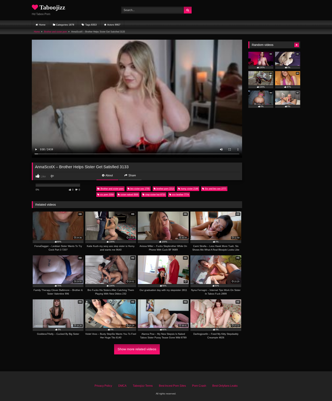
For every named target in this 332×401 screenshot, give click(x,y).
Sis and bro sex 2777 (215, 188)
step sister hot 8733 (155, 194)
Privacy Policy (103, 385)
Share (132, 175)
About (109, 175)
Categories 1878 (65, 24)
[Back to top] (321, 390)
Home (42, 24)
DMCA (122, 385)
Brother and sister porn (55, 31)
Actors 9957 (113, 24)
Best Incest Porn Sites (172, 385)
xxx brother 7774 (180, 194)
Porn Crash (199, 385)
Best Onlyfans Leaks (225, 385)
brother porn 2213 (165, 188)
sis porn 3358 (107, 194)
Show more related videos (137, 349)
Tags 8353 (91, 24)
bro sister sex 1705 (140, 188)
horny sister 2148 (189, 188)
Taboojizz (51, 7)
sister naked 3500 (129, 194)
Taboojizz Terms (143, 385)
